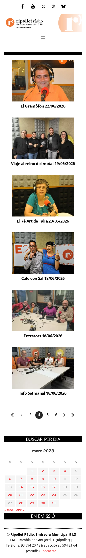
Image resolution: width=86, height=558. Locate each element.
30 (43, 503)
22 (32, 495)
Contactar (48, 551)
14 (21, 487)
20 (10, 495)
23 (43, 495)
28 (21, 503)
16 (43, 487)
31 (54, 503)
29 (32, 503)
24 (54, 495)
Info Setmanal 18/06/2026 (42, 393)
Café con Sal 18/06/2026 (43, 278)
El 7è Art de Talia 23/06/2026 (43, 221)
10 (54, 479)
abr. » (20, 510)
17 (54, 487)
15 (32, 487)
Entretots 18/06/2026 (43, 336)
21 (21, 495)
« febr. (9, 510)
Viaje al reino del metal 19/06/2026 (43, 163)
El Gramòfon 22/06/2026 (43, 106)
